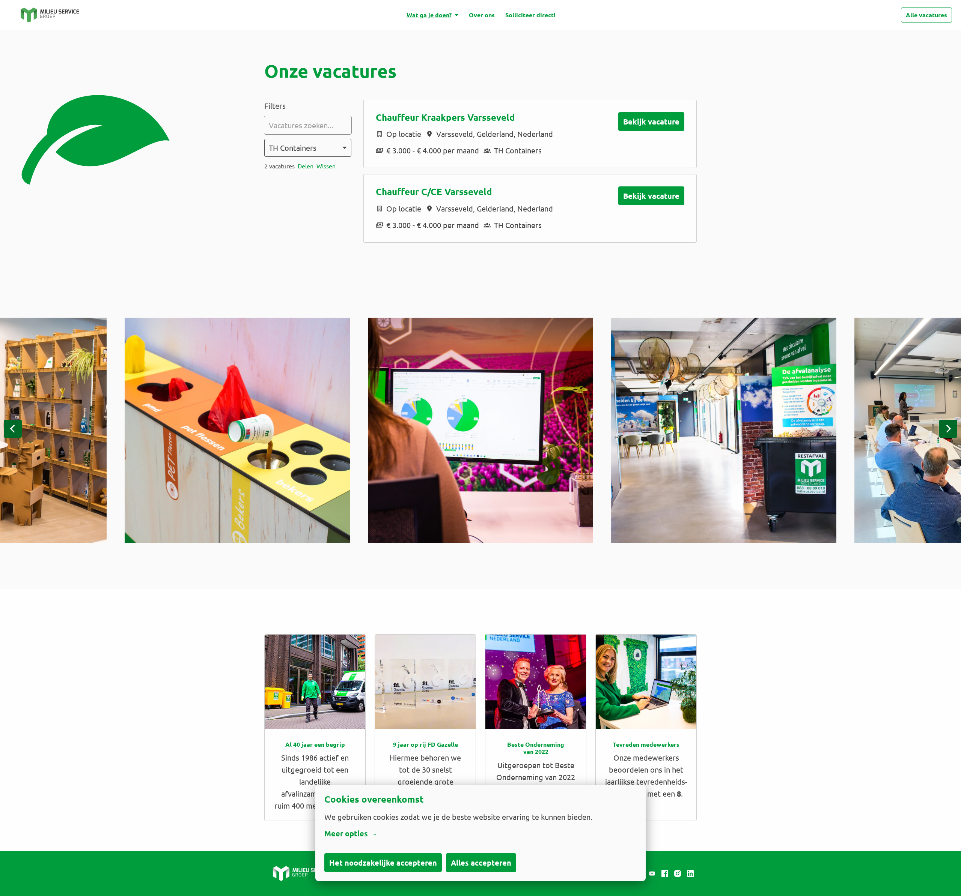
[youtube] (652, 873)
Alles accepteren (481, 862)
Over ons (482, 15)
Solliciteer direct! (530, 15)
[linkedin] (690, 873)
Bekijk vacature (651, 121)
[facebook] (664, 873)
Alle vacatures (926, 15)
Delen (305, 166)
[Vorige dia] (13, 429)
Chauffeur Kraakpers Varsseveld (445, 117)
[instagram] (677, 873)
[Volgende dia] (948, 429)
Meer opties (346, 833)
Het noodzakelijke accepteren (383, 862)
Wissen (326, 166)
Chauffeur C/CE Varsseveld (434, 191)
